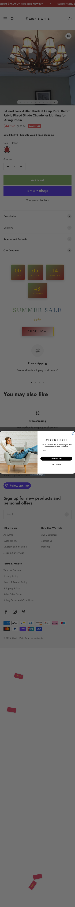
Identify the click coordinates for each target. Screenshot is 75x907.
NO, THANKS (56, 464)
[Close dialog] (73, 433)
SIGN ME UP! (56, 458)
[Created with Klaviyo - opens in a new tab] (37, 475)
